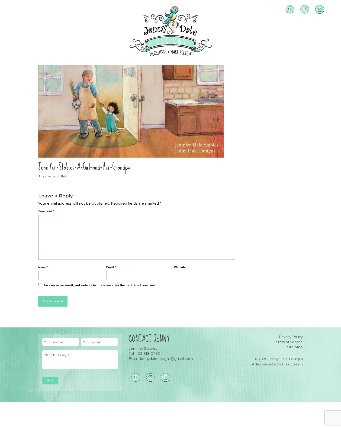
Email (111, 267)
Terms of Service (288, 342)
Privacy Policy (291, 337)
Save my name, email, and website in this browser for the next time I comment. (99, 285)
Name (43, 267)
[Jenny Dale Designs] (170, 31)
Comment (46, 211)
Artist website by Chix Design (277, 364)
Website (180, 267)
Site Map (295, 347)
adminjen (51, 176)
